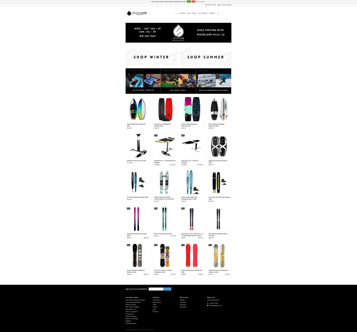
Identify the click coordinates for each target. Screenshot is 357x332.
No (193, 1)
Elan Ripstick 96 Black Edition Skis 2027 (218, 234)
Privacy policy (130, 314)
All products (156, 300)
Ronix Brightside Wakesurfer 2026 (136, 125)
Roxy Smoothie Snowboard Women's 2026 (136, 271)
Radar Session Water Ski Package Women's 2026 (189, 198)
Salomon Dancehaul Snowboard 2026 (191, 271)
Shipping (128, 321)
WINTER (182, 13)
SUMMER (212, 13)
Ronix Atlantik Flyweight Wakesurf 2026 (217, 125)
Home (177, 13)
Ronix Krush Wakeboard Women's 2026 (189, 125)
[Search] (218, 13)
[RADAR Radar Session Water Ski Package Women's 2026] (192, 182)
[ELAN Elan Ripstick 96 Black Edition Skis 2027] (219, 219)
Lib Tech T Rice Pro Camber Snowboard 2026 (163, 271)
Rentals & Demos (131, 304)
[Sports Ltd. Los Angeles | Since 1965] (141, 13)
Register (182, 300)
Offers (154, 304)
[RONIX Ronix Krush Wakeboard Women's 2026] (192, 109)
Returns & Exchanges (132, 318)
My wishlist (183, 307)
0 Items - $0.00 (212, 5)
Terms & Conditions (132, 312)
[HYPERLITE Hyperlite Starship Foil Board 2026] (219, 146)
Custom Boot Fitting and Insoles (135, 300)
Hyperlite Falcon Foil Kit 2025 (136, 161)
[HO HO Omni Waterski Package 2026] (138, 182)
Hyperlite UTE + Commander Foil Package (164, 161)
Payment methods (131, 316)
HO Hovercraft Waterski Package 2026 (219, 198)
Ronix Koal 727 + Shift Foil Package (189, 161)
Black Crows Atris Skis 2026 (163, 234)
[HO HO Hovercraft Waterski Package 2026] (219, 182)
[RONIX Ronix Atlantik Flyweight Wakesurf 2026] (219, 109)
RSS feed (155, 312)
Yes (189, 1)
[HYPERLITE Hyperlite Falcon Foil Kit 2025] (138, 146)
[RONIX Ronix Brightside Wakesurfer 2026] (138, 109)
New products (157, 302)
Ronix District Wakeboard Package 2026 (162, 125)
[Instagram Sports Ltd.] (230, 289)
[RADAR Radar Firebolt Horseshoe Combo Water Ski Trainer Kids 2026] (165, 182)
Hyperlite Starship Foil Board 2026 (218, 161)
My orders (183, 302)
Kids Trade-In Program (132, 307)
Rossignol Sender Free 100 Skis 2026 (137, 234)
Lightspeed (151, 329)
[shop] (178, 33)
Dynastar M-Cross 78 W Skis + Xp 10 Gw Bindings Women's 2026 (192, 234)
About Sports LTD (131, 309)
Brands (155, 307)
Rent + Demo (191, 13)
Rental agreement (131, 323)
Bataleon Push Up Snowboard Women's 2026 (218, 271)
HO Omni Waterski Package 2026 (137, 197)
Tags (154, 309)
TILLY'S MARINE (202, 13)
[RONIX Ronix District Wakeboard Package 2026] (165, 109)
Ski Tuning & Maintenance (133, 302)
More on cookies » (201, 1)
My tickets (183, 304)
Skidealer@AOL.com (216, 305)
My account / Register (225, 5)
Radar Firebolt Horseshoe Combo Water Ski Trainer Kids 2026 (164, 198)
